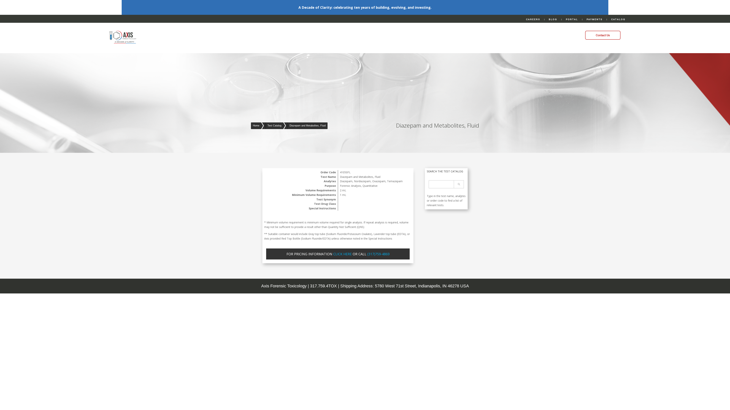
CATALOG (618, 19)
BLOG (553, 19)
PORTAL (572, 19)
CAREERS (533, 19)
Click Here (342, 254)
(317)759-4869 (378, 254)
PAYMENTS (594, 19)
